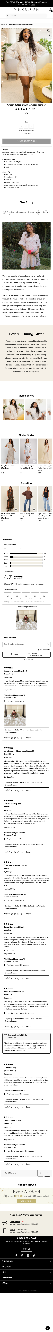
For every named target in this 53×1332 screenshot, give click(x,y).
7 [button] (13, 28)
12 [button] (21, 28)
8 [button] (14, 28)
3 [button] (6, 28)
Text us (12, 1230)
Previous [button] (4, 65)
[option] (26, 65)
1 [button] (2, 28)
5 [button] (9, 28)
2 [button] (4, 28)
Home (3, 24)
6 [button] (11, 28)
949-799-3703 (21, 1230)
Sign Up (26, 1249)
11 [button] (19, 28)
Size (26, 122)
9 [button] (16, 28)
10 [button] (18, 28)
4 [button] (7, 28)
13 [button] (23, 28)
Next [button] (49, 65)
